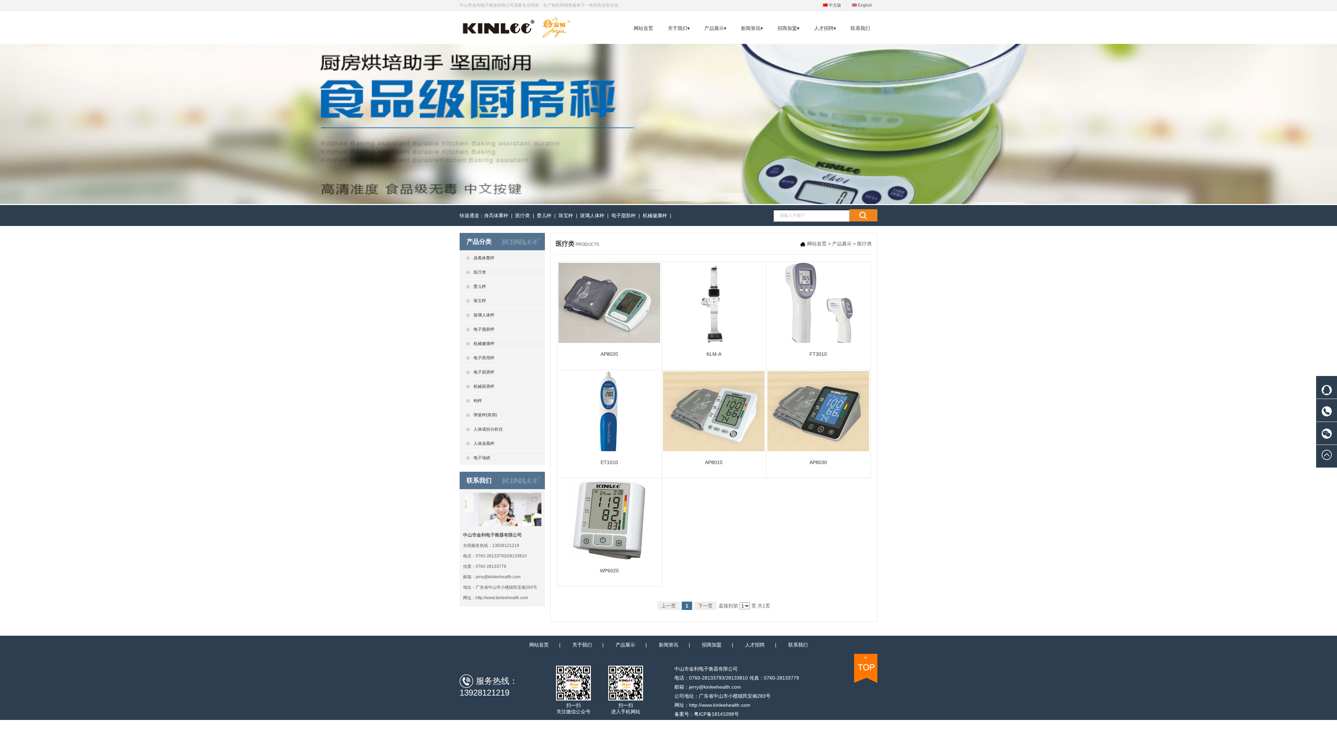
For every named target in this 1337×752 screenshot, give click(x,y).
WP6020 (609, 570)
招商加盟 (711, 645)
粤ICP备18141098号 (716, 714)
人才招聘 (755, 645)
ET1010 (609, 462)
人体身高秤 (484, 443)
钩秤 (478, 400)
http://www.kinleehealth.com (502, 597)
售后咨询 (1278, 412)
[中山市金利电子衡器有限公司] (516, 36)
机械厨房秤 (484, 386)
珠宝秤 (565, 215)
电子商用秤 (484, 357)
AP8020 (609, 354)
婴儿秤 (544, 215)
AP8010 (713, 462)
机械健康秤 (655, 215)
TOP (865, 668)
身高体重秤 (496, 215)
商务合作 (1278, 426)
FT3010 (818, 354)
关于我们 (582, 645)
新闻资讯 (668, 645)
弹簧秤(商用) (485, 415)
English (864, 5)
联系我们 (860, 28)
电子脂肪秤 (623, 215)
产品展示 (842, 243)
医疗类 (522, 215)
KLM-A (713, 354)
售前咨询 (1278, 398)
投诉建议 (1278, 440)
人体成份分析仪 (488, 429)
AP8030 (818, 462)
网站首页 (643, 28)
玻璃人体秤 (592, 215)
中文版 (834, 5)
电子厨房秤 (484, 372)
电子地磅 (482, 457)
